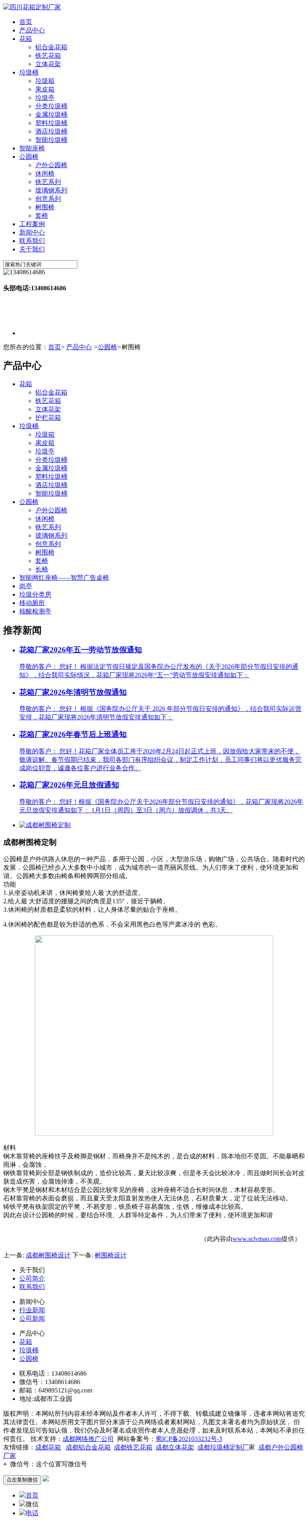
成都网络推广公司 (88, 1438)
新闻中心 (32, 232)
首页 (25, 21)
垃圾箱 (45, 80)
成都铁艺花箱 (133, 1447)
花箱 (25, 38)
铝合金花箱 (51, 47)
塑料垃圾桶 (51, 122)
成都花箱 (48, 1447)
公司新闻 (32, 1318)
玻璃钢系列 (51, 190)
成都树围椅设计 (48, 1255)
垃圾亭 (45, 97)
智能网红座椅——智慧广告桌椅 (64, 577)
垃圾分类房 (35, 594)
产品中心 (32, 30)
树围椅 (45, 207)
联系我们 (32, 240)
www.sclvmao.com (257, 1238)
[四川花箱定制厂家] (32, 7)
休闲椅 (45, 173)
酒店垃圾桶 (51, 131)
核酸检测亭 (35, 611)
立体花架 (48, 64)
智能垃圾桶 (51, 139)
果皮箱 (45, 89)
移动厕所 (32, 602)
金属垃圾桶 (51, 114)
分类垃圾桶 (51, 106)
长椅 (41, 569)
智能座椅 (32, 148)
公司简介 (32, 1278)
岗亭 (25, 586)
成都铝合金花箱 (88, 1447)
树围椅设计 (111, 1255)
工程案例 (32, 224)
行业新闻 (32, 1310)
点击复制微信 (22, 1480)
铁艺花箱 (48, 55)
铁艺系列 (48, 181)
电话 (32, 1513)
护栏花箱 (48, 417)
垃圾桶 (28, 72)
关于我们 (32, 249)
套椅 (41, 215)
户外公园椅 (51, 165)
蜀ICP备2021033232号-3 (189, 1438)
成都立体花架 (175, 1447)
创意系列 (48, 198)
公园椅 (28, 156)
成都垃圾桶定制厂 (223, 1447)
